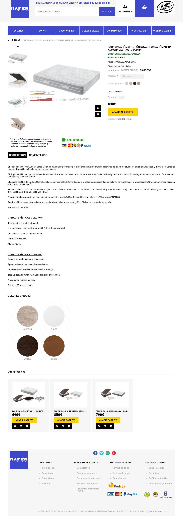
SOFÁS (42, 31)
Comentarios (38, 155)
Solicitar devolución (87, 483)
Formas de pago (121, 468)
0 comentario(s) (129, 70)
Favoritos (46, 483)
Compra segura (156, 468)
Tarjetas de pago (121, 473)
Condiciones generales (160, 483)
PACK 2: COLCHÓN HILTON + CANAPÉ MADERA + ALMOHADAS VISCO (83, 411)
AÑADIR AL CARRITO (122, 112)
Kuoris (121, 57)
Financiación (119, 478)
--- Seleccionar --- (127, 76)
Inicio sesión (48, 468)
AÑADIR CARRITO (24, 420)
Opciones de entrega (87, 473)
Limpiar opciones (115, 92)
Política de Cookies (158, 478)
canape (129, 119)
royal (124, 119)
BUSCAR (16, 40)
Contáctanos (83, 468)
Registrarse (48, 473)
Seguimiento (48, 478)
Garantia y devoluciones (89, 478)
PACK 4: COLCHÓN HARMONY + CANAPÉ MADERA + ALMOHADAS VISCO (126, 411)
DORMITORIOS (114, 31)
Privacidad (154, 473)
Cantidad (112, 97)
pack (119, 119)
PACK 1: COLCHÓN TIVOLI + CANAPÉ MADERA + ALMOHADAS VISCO (41, 411)
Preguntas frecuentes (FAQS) (88, 490)
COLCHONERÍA (66, 31)
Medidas (112, 76)
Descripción (17, 155)
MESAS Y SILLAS (90, 31)
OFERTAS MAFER (162, 31)
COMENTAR (145, 70)
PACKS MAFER (138, 31)
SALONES (19, 31)
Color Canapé (115, 84)
